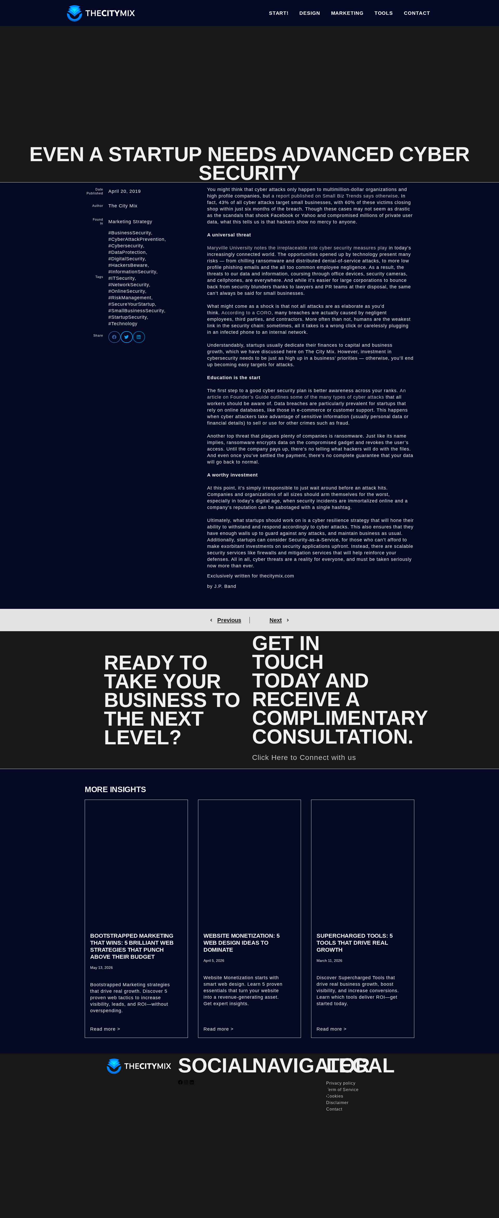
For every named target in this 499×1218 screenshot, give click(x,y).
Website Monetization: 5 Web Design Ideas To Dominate (241, 943)
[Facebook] (180, 1082)
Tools (384, 13)
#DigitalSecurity (126, 258)
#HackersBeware (128, 265)
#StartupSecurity (127, 317)
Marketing (347, 13)
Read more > (105, 1029)
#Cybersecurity (125, 245)
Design (309, 13)
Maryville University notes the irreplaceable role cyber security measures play (297, 247)
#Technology (122, 323)
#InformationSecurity (132, 271)
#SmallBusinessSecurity (136, 310)
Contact (417, 13)
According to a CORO (246, 312)
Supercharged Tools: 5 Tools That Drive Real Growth (354, 943)
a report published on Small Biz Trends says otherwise (335, 196)
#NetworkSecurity (128, 284)
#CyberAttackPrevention (136, 239)
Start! (278, 13)
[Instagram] (186, 1082)
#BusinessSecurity (129, 232)
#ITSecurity (121, 278)
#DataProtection (127, 252)
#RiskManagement (129, 297)
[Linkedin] (191, 1082)
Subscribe (289, 1194)
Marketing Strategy (130, 221)
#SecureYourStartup (131, 304)
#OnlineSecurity (126, 291)
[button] (114, 337)
